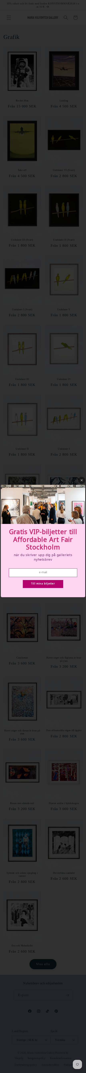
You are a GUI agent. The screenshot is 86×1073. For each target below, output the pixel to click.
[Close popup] (81, 480)
